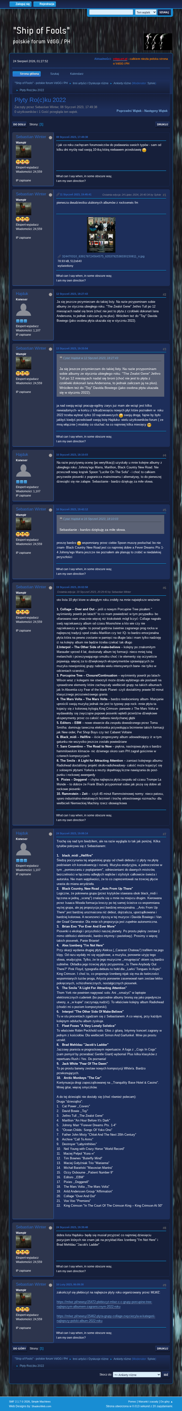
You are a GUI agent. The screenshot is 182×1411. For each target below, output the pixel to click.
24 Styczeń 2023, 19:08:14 (72, 833)
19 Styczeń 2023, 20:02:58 (72, 587)
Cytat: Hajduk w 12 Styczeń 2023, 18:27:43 (90, 358)
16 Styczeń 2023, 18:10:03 (72, 454)
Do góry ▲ (166, 1401)
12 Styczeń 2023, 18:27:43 (72, 293)
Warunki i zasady (148, 1401)
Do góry (19, 1348)
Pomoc (132, 1401)
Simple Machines (41, 1401)
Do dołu (19, 124)
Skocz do (105, 1374)
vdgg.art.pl (120, 59)
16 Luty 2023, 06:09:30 (70, 1284)
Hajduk (22, 293)
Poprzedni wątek (129, 111)
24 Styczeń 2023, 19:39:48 (72, 1227)
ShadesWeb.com (41, 1406)
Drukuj (162, 124)
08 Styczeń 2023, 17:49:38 (72, 137)
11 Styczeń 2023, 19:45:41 (75, 194)
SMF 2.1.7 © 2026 (19, 1401)
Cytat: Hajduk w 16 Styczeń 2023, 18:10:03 (90, 519)
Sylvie (151, 83)
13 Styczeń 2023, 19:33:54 (72, 348)
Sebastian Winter (31, 137)
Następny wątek (156, 111)
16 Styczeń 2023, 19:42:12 (72, 509)
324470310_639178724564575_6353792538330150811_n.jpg (103, 256)
